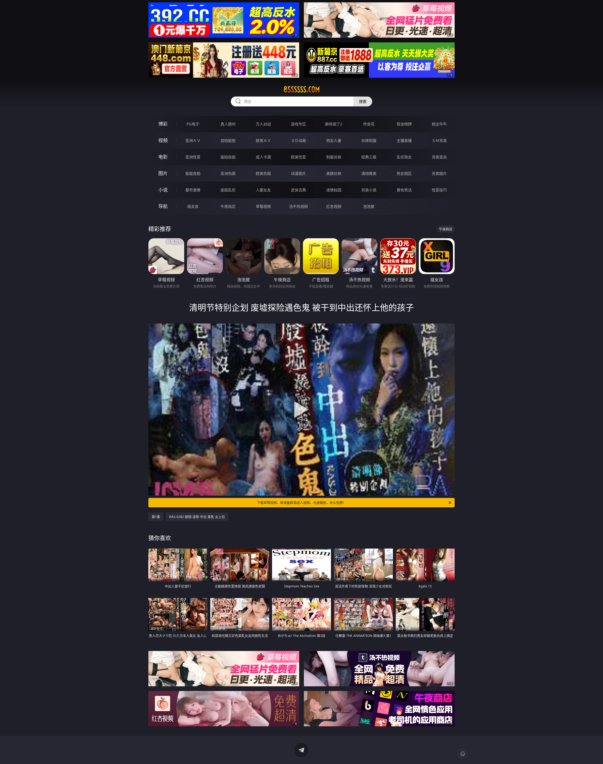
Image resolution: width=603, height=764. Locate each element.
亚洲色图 (228, 173)
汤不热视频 (298, 206)
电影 (163, 157)
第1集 (156, 516)
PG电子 (193, 124)
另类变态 (439, 157)
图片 (163, 173)
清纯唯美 (368, 173)
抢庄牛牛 (439, 124)
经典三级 (368, 157)
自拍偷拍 (228, 140)
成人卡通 (263, 157)
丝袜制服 (368, 140)
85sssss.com (301, 89)
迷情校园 (333, 190)
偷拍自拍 (228, 157)
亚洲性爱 (192, 157)
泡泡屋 (369, 206)
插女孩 (193, 206)
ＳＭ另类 (439, 140)
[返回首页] (462, 753)
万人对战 (263, 124)
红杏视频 (333, 206)
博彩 (163, 124)
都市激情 (192, 190)
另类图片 (439, 173)
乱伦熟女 (404, 157)
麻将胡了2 (333, 124)
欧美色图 (263, 173)
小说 (163, 190)
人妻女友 (263, 190)
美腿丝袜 (333, 173)
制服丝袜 (333, 157)
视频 (163, 140)
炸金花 (369, 124)
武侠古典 (298, 190)
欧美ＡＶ (263, 140)
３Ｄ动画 (298, 140)
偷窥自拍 (192, 173)
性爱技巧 (439, 190)
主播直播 (404, 140)
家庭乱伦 (228, 190)
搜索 (363, 101)
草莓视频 (263, 206)
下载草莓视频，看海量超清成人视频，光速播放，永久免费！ (301, 502)
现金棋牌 (404, 124)
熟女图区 (404, 173)
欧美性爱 (298, 157)
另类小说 (368, 190)
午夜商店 (228, 206)
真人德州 (228, 124)
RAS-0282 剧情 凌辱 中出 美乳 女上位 (197, 516)
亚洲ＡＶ (192, 140)
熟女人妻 (333, 140)
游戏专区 (298, 124)
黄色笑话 (404, 190)
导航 (163, 206)
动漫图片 (298, 173)
